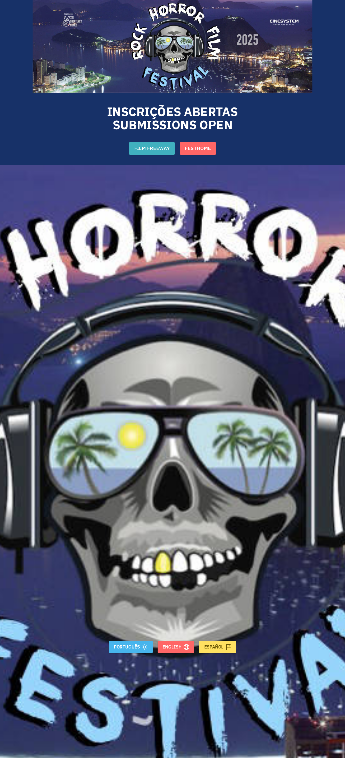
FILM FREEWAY (152, 148)
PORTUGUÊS (127, 647)
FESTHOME (198, 148)
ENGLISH (172, 647)
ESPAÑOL (214, 647)
